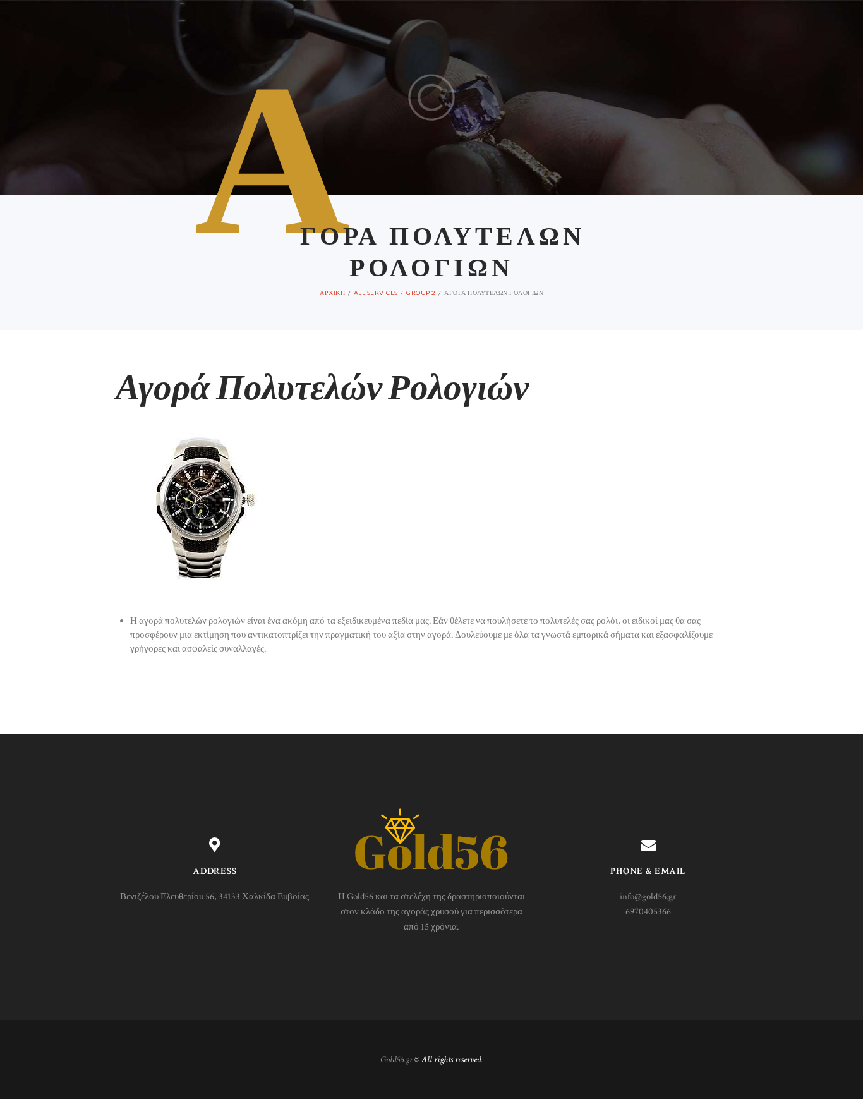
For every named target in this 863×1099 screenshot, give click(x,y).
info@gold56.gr (648, 896)
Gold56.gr (396, 1059)
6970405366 (648, 912)
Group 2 (421, 292)
